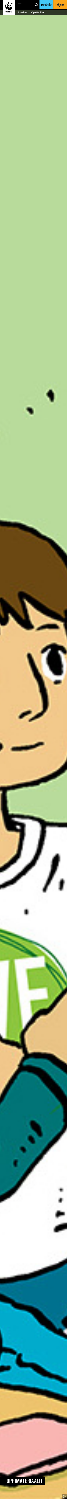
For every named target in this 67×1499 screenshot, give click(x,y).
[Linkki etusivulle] (9, 7)
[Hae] (36, 4)
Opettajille (37, 12)
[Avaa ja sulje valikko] (20, 4)
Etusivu (22, 12)
